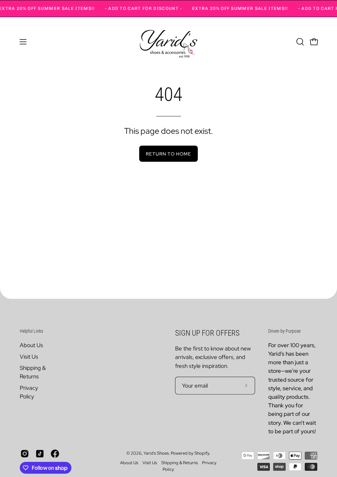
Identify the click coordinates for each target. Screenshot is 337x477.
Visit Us (29, 356)
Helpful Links (31, 331)
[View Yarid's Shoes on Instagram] (25, 454)
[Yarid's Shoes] (168, 41)
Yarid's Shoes (156, 453)
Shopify (201, 453)
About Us (31, 345)
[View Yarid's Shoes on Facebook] (55, 454)
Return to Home (168, 154)
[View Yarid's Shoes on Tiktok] (40, 454)
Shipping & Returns (179, 462)
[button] (299, 41)
